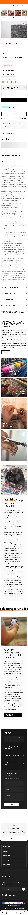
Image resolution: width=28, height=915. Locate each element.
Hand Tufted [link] (21, 434)
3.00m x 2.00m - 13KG (8, 74)
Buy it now (14, 114)
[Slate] (15, 82)
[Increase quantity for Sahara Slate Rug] (9, 95)
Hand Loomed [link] (20, 392)
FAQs (14, 738)
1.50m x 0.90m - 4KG (8, 61)
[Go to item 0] (10, 40)
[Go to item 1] (12, 40)
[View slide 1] (11, 839)
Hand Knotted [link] (7, 424)
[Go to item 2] (14, 40)
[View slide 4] (17, 839)
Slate (4, 53)
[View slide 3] (15, 839)
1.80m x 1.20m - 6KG (8, 65)
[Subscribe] (23, 889)
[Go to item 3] (16, 40)
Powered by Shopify (20, 908)
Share (5, 118)
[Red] (11, 82)
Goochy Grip (21, 249)
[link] (5, 352)
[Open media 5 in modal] (23, 24)
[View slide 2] (13, 839)
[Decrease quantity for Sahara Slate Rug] (3, 95)
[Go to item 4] (18, 40)
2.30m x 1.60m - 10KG (8, 70)
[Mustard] (7, 82)
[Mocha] (2, 82)
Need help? (24, 118)
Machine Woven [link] (14, 372)
